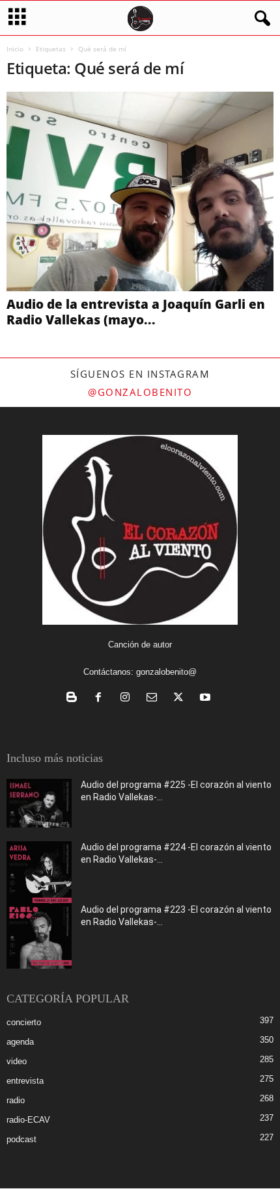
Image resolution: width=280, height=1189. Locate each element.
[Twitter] (181, 698)
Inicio (15, 48)
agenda (20, 1042)
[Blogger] (74, 698)
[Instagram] (128, 698)
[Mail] (154, 698)
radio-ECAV (28, 1120)
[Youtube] (207, 698)
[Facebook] (101, 698)
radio (16, 1100)
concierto (24, 1022)
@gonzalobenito (140, 392)
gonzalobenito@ (166, 672)
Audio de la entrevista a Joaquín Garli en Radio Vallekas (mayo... (136, 312)
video (17, 1061)
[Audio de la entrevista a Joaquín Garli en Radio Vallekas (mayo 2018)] (140, 191)
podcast (21, 1139)
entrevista (25, 1081)
